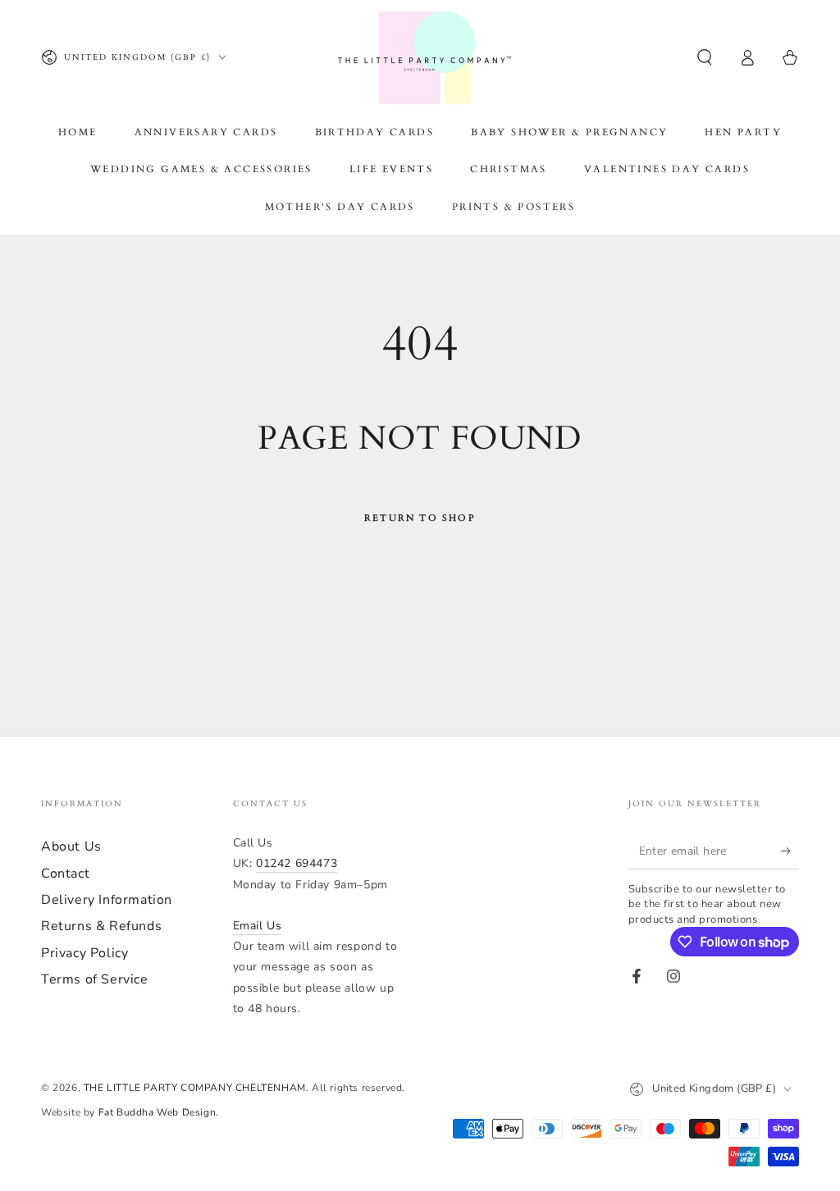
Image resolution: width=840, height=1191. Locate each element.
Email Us (257, 925)
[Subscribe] (789, 851)
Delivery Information (106, 900)
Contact (65, 874)
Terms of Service (94, 979)
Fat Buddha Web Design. (158, 1112)
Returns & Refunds (101, 926)
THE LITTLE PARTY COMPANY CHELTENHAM (195, 1087)
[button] (704, 57)
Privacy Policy (84, 953)
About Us (71, 846)
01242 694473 (296, 863)
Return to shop (420, 518)
